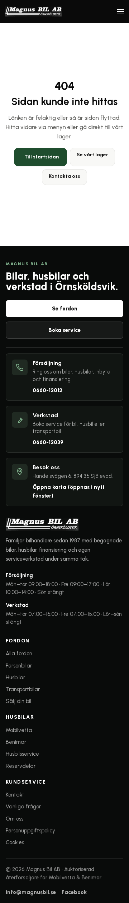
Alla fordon (19, 653)
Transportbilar (23, 689)
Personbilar (19, 665)
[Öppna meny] (120, 11)
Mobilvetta (19, 730)
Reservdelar (20, 766)
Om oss (14, 819)
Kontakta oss (64, 176)
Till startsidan (41, 157)
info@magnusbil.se (31, 892)
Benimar (16, 742)
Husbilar (15, 677)
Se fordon (64, 308)
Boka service (64, 330)
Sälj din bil (18, 701)
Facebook (74, 892)
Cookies (15, 842)
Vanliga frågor (23, 806)
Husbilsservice (22, 754)
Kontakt (15, 795)
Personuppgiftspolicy (30, 830)
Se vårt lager (92, 155)
